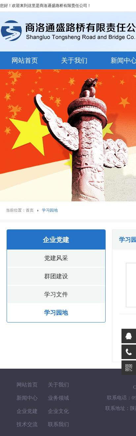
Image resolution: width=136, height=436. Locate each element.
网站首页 (25, 60)
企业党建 (27, 411)
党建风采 (56, 258)
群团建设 (56, 276)
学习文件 (56, 294)
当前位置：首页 (20, 210)
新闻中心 (27, 398)
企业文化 (58, 411)
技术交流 (27, 424)
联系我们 (58, 424)
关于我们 (74, 60)
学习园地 (56, 312)
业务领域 (58, 398)
